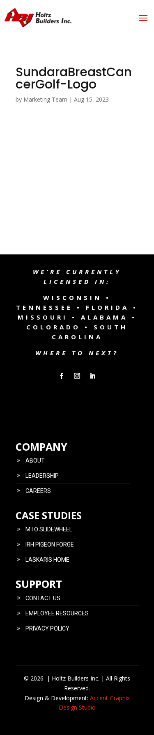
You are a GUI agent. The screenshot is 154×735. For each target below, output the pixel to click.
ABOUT (35, 460)
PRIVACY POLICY (47, 628)
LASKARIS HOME (47, 559)
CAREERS (38, 491)
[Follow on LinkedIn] (93, 376)
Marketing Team (45, 99)
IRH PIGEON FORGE (49, 544)
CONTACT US (42, 598)
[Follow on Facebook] (61, 376)
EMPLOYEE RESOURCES (57, 613)
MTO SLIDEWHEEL (48, 529)
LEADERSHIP (42, 475)
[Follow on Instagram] (77, 376)
